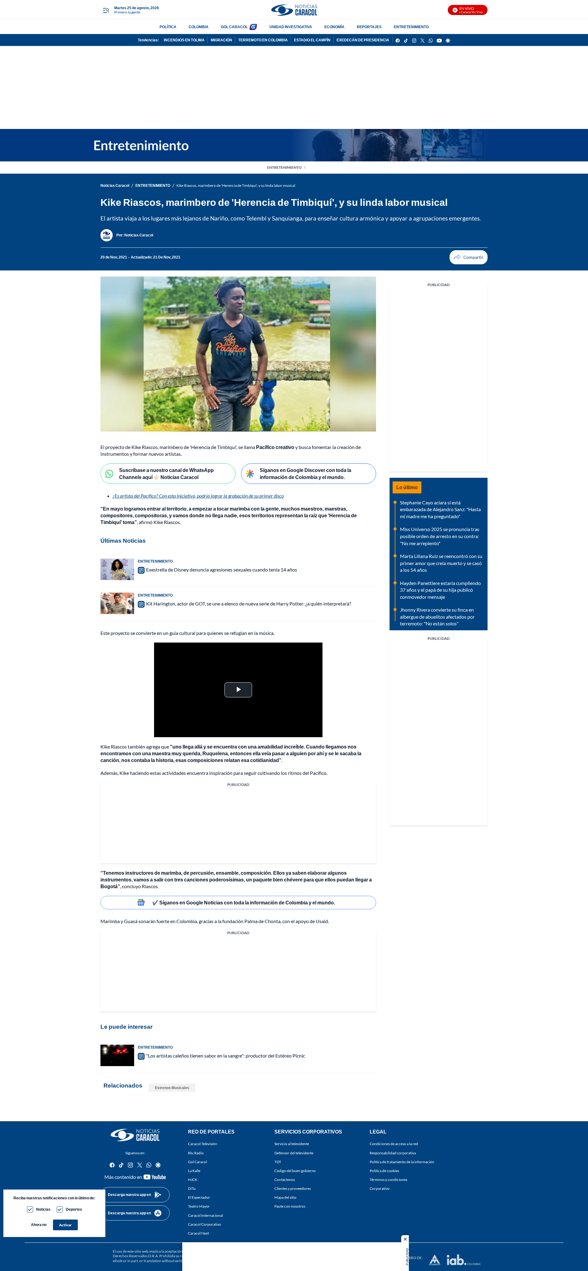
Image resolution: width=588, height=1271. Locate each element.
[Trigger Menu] (105, 10)
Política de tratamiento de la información (402, 1162)
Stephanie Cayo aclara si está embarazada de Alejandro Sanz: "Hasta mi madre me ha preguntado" (440, 509)
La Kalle (194, 1170)
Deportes (74, 1209)
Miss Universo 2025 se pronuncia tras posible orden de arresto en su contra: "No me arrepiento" (439, 536)
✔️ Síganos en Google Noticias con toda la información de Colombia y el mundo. (243, 902)
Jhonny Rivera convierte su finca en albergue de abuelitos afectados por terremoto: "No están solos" (437, 616)
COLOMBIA (199, 27)
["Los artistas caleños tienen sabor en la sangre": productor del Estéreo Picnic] (117, 1055)
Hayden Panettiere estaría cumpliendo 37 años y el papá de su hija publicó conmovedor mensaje (440, 590)
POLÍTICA (168, 27)
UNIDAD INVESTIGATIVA (291, 27)
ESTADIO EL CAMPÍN (312, 40)
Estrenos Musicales (172, 1087)
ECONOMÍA (334, 27)
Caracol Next (198, 1233)
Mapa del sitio (285, 1197)
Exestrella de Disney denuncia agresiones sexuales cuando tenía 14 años (221, 569)
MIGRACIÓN (221, 40)
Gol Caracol (197, 1162)
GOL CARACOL (234, 27)
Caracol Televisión (202, 1143)
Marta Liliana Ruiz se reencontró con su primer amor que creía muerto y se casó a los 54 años (441, 563)
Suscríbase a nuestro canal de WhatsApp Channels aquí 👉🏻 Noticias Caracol (166, 473)
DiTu (192, 1188)
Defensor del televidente (293, 1152)
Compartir (469, 257)
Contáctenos (284, 1179)
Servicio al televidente (291, 1143)
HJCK (192, 1179)
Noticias (43, 1209)
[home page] (294, 10)
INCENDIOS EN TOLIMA (184, 40)
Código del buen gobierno (295, 1170)
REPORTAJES (369, 27)
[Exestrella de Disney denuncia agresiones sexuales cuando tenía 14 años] (117, 569)
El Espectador (199, 1197)
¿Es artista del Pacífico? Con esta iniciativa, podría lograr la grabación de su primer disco (198, 496)
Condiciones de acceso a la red (394, 1143)
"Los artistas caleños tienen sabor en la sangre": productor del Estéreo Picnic (225, 1055)
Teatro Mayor (199, 1206)
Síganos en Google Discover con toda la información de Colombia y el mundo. (305, 473)
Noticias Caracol (114, 185)
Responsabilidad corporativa (393, 1152)
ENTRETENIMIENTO (411, 27)
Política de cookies (384, 1170)
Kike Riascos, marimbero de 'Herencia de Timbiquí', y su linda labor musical (235, 185)
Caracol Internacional (205, 1215)
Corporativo (380, 1188)
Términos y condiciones (388, 1179)
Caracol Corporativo (204, 1224)
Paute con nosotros (289, 1206)
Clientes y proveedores (292, 1188)
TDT (277, 1162)
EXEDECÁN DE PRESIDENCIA (363, 40)
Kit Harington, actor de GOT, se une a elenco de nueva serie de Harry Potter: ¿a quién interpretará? (248, 603)
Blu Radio (196, 1152)
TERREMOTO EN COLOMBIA (263, 40)
